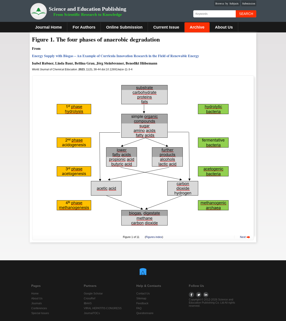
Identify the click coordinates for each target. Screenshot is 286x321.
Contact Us (143, 293)
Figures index (154, 237)
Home (35, 293)
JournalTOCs (92, 313)
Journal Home (48, 27)
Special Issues (40, 313)
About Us (224, 27)
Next (243, 237)
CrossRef (89, 298)
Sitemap (141, 298)
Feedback (142, 303)
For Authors (84, 27)
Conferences (39, 308)
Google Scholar (93, 293)
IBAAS (88, 303)
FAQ (138, 308)
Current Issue (166, 27)
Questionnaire (145, 313)
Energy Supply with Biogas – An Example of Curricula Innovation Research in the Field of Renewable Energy (115, 55)
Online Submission (124, 27)
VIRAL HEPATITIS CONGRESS (103, 308)
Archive (197, 27)
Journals (36, 303)
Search (246, 14)
